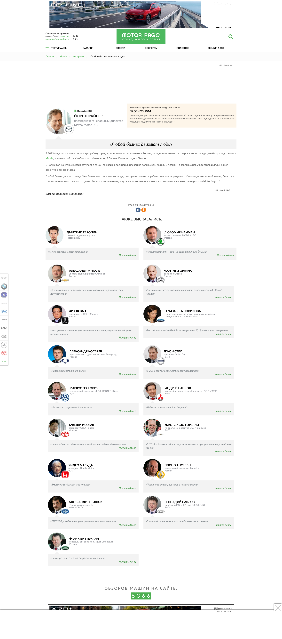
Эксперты (151, 48)
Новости (119, 48)
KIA (3, 328)
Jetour (3, 320)
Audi (3, 278)
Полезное (182, 48)
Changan (3, 295)
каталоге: (65, 36)
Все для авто (216, 48)
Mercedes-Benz (3, 345)
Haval (3, 303)
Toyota (3, 353)
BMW (3, 286)
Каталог (88, 48)
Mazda (49, 158)
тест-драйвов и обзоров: (58, 39)
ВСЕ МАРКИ (4, 360)
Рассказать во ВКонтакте (138, 210)
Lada (3, 336)
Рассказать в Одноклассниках (143, 210)
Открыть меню (47, 51)
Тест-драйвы (59, 48)
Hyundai (3, 311)
